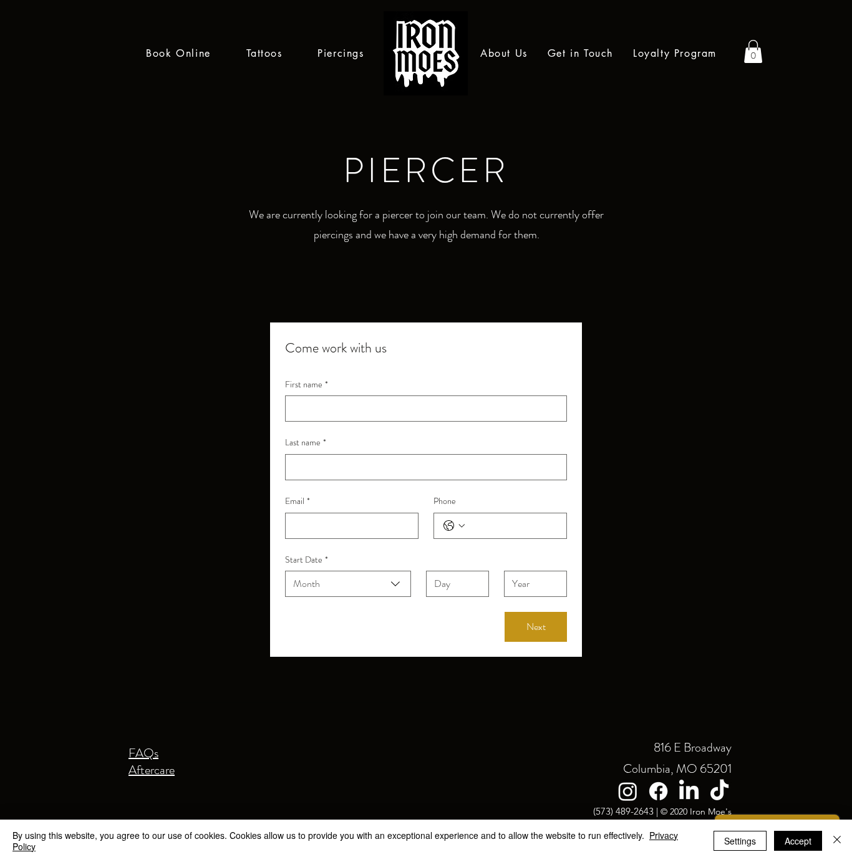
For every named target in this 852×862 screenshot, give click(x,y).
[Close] (837, 841)
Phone (444, 501)
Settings (740, 841)
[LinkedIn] (689, 791)
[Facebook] (658, 791)
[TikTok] (719, 791)
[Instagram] (628, 791)
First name (306, 384)
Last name (305, 442)
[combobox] (348, 584)
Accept (798, 841)
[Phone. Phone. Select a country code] (454, 525)
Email (297, 501)
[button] (753, 51)
